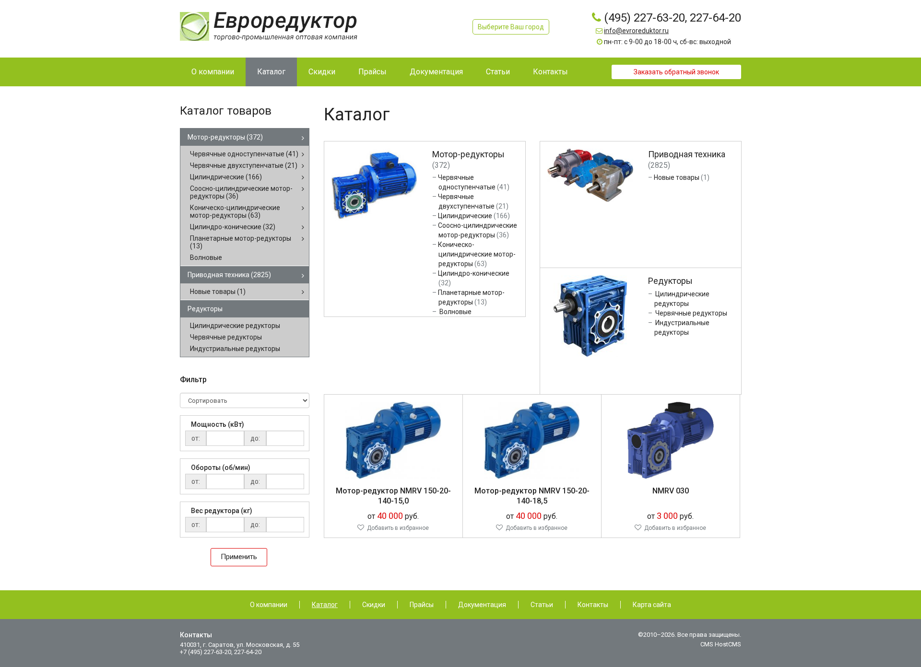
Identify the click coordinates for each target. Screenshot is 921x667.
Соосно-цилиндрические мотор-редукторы (241, 192)
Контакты (593, 604)
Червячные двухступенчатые (243, 165)
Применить (239, 556)
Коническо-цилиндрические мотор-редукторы (235, 211)
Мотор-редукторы (225, 137)
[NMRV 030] (670, 439)
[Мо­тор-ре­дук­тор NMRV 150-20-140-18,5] (532, 439)
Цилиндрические (226, 177)
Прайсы (422, 604)
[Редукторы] (590, 315)
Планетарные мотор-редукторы (240, 242)
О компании (268, 604)
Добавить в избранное (398, 528)
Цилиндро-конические (232, 227)
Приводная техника (229, 275)
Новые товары (218, 291)
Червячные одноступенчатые (244, 154)
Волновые (206, 257)
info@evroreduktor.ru (636, 31)
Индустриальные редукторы (235, 348)
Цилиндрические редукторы (235, 325)
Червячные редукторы (226, 337)
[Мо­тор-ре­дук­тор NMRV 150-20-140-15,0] (393, 439)
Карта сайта (652, 604)
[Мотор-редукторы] (374, 184)
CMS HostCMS (720, 644)
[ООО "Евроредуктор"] (268, 26)
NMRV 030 (670, 490)
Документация (482, 604)
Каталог (325, 604)
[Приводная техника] (590, 174)
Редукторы (205, 309)
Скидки (373, 604)
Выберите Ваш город (511, 27)
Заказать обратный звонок (676, 72)
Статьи (542, 604)
